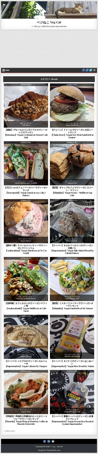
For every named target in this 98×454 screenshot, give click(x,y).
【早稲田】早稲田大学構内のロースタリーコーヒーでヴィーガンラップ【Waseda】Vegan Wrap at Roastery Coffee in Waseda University (26, 420)
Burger (65, 90)
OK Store (66, 321)
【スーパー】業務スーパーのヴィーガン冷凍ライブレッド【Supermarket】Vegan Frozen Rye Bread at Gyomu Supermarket (72, 420)
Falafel (27, 263)
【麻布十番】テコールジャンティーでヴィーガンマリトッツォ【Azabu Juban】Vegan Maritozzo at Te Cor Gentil (26, 249)
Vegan (42, 90)
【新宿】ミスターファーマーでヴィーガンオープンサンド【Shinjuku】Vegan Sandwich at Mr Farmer (72, 306)
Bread (11, 90)
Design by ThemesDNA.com (49, 450)
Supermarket (73, 205)
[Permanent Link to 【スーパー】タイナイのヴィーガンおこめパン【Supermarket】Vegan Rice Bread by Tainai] (72, 337)
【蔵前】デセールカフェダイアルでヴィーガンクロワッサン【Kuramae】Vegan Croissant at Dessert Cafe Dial (26, 133)
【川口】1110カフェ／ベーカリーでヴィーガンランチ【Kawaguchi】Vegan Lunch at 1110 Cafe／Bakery (26, 191)
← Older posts (9, 431)
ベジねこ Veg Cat (49, 22)
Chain (74, 90)
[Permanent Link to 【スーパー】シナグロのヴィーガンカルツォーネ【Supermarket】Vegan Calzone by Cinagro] (26, 337)
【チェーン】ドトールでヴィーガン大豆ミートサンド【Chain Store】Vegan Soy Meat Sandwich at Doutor (72, 133)
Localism (27, 147)
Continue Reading (33, 126)
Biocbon (12, 321)
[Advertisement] (49, 49)
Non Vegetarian (22, 90)
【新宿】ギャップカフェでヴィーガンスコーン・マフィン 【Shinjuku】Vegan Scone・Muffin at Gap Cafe (72, 191)
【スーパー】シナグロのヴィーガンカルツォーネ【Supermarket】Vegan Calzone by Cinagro (26, 364)
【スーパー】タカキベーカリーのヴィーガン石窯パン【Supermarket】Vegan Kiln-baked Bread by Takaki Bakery (72, 249)
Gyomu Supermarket (70, 376)
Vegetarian (27, 92)
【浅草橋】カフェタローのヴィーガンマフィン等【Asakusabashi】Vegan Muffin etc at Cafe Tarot (26, 307)
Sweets (33, 90)
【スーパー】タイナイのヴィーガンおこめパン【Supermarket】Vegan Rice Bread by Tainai (72, 364)
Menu (7, 70)
